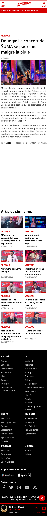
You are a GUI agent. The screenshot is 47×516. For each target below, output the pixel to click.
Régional (29, 364)
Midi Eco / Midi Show (34, 387)
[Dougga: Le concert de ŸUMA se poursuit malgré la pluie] (23, 72)
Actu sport (6, 418)
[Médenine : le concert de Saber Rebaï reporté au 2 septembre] (12, 222)
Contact (4, 380)
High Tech (29, 395)
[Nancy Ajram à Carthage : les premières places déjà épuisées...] (35, 222)
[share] (42, 498)
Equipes (5, 361)
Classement (6, 429)
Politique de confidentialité (8, 389)
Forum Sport (7, 433)
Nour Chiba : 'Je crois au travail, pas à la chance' (35, 302)
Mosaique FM (31, 383)
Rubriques (6, 454)
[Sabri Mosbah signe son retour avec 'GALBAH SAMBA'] (35, 256)
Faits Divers (30, 391)
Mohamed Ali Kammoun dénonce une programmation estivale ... (11, 334)
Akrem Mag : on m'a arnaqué (11, 270)
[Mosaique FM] (23, 4)
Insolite (28, 402)
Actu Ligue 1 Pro (8, 422)
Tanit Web (31, 499)
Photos (28, 450)
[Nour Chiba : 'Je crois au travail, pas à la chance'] (35, 287)
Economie (29, 376)
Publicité (5, 383)
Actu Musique (31, 418)
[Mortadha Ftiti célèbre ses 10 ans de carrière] (12, 287)
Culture (28, 380)
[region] (23, 175)
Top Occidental (32, 429)
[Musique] (4, 509)
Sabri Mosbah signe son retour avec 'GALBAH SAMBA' (34, 271)
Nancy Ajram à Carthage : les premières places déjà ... (33, 239)
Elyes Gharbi (14, 510)
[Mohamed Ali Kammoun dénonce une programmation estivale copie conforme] (12, 317)
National (29, 361)
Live (3, 376)
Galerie (4, 441)
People (28, 399)
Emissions (6, 364)
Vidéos (28, 454)
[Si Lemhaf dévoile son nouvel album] (35, 317)
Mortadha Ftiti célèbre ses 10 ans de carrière (11, 302)
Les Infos (5, 458)
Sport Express (7, 437)
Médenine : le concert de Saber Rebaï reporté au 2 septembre (10, 239)
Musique (5, 35)
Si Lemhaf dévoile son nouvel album (34, 332)
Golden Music (17, 507)
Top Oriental (31, 426)
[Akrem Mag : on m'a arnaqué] (12, 256)
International (31, 368)
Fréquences (6, 372)
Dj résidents (30, 433)
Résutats (5, 426)
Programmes (7, 368)
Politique (29, 372)
